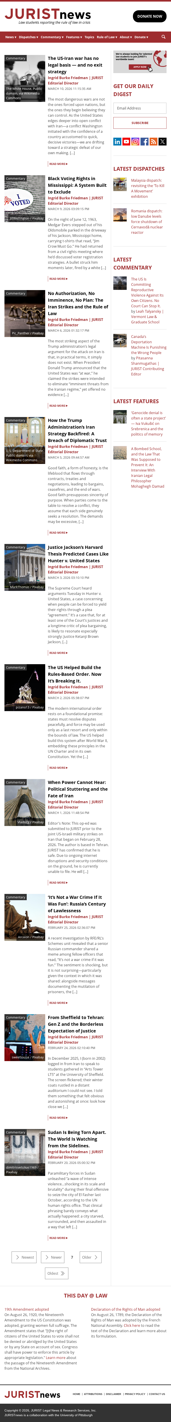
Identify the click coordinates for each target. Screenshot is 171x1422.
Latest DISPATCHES (139, 168)
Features (74, 37)
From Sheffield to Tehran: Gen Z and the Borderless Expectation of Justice (76, 1024)
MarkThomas (19, 587)
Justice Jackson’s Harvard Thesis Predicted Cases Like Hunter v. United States (78, 554)
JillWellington (19, 218)
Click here (132, 1325)
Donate (141, 37)
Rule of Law (107, 37)
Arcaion (23, 937)
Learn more (55, 1357)
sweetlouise (20, 1057)
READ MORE (58, 163)
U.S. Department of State (24, 451)
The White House (18, 88)
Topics (89, 37)
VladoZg (23, 822)
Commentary (52, 37)
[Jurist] (47, 16)
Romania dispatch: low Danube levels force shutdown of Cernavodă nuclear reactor (147, 222)
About (126, 37)
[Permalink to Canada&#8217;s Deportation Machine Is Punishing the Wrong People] (120, 340)
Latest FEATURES (136, 401)
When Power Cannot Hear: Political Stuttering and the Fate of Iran (78, 789)
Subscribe (140, 123)
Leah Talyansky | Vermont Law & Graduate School (147, 316)
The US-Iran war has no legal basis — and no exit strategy (75, 65)
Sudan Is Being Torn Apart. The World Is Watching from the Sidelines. (77, 1139)
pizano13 (22, 707)
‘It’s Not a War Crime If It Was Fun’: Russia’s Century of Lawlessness (77, 904)
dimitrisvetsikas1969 (21, 1167)
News (10, 37)
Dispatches (28, 37)
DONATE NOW (149, 16)
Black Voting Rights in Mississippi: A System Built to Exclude (77, 185)
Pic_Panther (20, 333)
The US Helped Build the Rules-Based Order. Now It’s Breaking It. (74, 674)
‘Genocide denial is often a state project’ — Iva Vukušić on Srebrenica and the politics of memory (148, 423)
